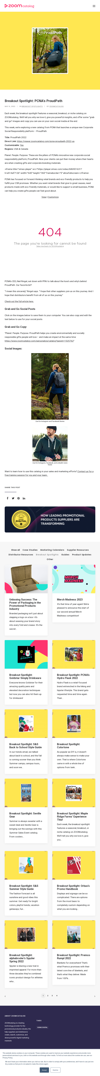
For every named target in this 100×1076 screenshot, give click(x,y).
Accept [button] (44, 1070)
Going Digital (42, 1027)
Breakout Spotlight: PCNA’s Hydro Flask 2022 (73, 676)
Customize (53, 197)
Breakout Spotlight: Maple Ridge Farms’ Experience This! (72, 816)
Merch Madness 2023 (70, 599)
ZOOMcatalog (56, 106)
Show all (15, 550)
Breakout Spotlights (32, 106)
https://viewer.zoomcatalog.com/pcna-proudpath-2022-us (45, 141)
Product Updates (81, 555)
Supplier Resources (78, 550)
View (44, 197)
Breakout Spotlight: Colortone (68, 746)
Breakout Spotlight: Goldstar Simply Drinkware (25, 676)
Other (50, 559)
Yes (22, 145)
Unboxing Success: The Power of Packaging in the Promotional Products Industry (25, 604)
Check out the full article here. (19, 301)
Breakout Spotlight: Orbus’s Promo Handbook (73, 887)
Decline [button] (55, 1070)
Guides (65, 555)
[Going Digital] (50, 519)
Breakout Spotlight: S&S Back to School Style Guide (25, 746)
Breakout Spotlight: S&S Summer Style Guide (23, 887)
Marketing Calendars (52, 550)
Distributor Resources (21, 555)
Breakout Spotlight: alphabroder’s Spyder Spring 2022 (22, 958)
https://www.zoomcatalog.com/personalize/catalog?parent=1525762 (39, 341)
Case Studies (30, 550)
